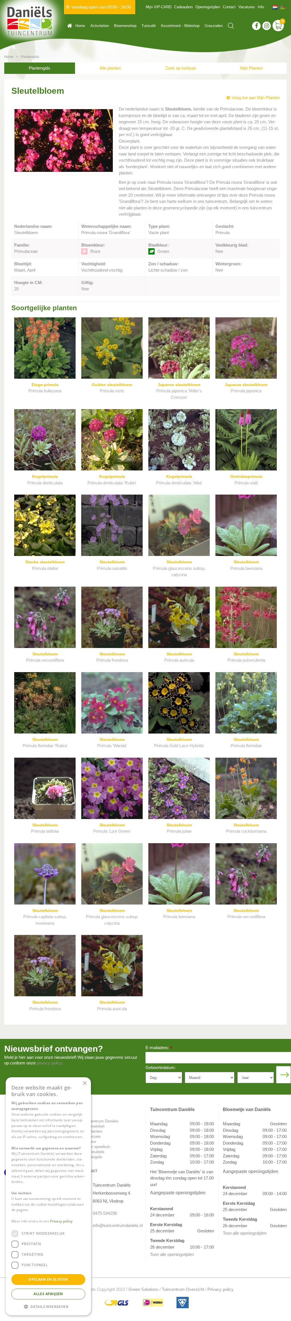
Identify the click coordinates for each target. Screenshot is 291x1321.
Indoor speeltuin (95, 1146)
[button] (48, 1306)
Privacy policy (220, 1289)
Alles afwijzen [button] (48, 1293)
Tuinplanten (91, 1131)
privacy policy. (50, 1062)
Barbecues (91, 1136)
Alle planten (110, 68)
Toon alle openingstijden (172, 1254)
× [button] (84, 1083)
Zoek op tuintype (180, 68)
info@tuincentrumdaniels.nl (115, 1225)
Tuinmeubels (92, 1151)
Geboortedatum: (161, 1067)
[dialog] (48, 1196)
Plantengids (39, 68)
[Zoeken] (231, 26)
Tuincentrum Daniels (99, 1121)
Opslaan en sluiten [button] (48, 1279)
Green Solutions (143, 1289)
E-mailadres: (159, 1048)
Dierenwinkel (92, 1126)
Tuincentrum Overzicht (183, 1289)
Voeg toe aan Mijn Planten (256, 97)
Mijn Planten (251, 68)
